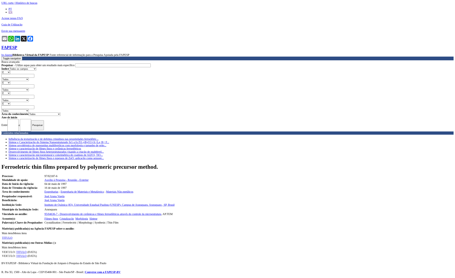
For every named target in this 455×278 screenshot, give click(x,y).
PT (10, 8)
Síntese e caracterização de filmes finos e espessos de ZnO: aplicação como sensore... (56, 158)
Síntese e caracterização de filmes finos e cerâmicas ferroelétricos (45, 148)
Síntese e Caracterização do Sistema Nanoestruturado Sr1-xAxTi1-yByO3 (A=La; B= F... (59, 142)
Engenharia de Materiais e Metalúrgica (82, 191)
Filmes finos (51, 218)
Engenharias (51, 191)
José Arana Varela (54, 196)
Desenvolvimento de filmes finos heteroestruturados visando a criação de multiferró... (56, 151)
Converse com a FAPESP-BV (103, 272)
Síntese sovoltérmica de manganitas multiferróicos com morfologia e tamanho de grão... (57, 145)
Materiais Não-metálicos (119, 191)
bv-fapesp (6, 54)
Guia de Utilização (11, 24)
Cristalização (67, 218)
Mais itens (7, 233)
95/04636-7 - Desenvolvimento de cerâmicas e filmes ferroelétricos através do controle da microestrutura (102, 214)
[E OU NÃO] (5, 72)
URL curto (7, 2)
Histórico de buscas (26, 2)
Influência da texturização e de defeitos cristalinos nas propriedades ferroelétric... (53, 139)
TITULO (7, 237)
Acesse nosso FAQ (12, 18)
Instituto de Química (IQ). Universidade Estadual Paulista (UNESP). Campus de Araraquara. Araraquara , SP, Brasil (109, 204)
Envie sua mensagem (13, 30)
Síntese (93, 218)
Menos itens (20, 233)
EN (10, 12)
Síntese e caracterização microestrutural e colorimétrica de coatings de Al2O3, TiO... (56, 154)
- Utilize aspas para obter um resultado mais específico (38, 65)
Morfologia (81, 218)
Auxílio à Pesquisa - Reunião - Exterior (66, 179)
